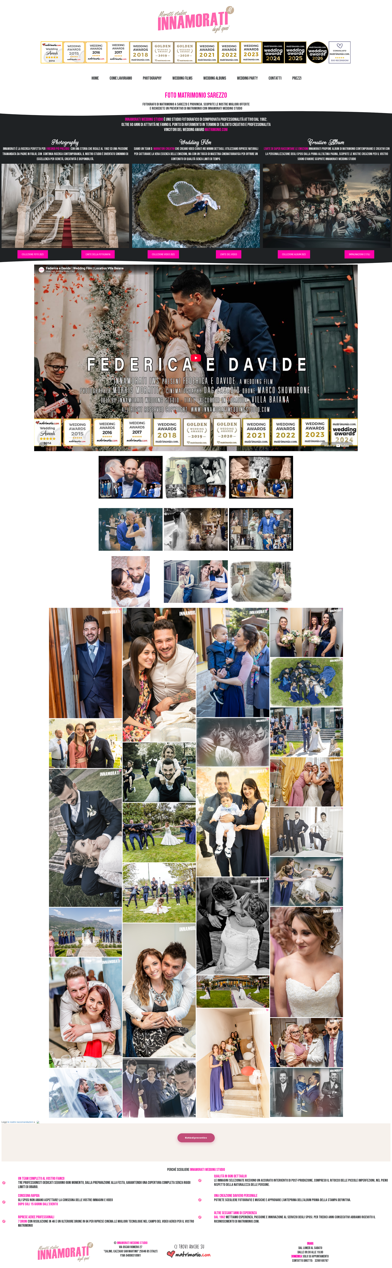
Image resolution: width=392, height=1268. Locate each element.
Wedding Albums (214, 78)
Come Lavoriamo (121, 78)
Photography (152, 78)
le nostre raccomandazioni (20, 1121)
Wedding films (182, 78)
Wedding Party (247, 78)
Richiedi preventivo (196, 1137)
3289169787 (321, 1261)
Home (95, 78)
